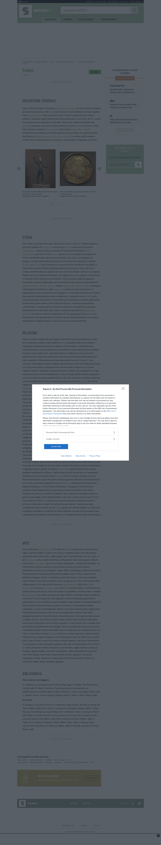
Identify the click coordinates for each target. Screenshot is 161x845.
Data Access (80, 456)
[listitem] (80, 432)
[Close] (124, 389)
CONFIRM (56, 447)
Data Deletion (66, 456)
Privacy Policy (94, 456)
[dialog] (80, 422)
